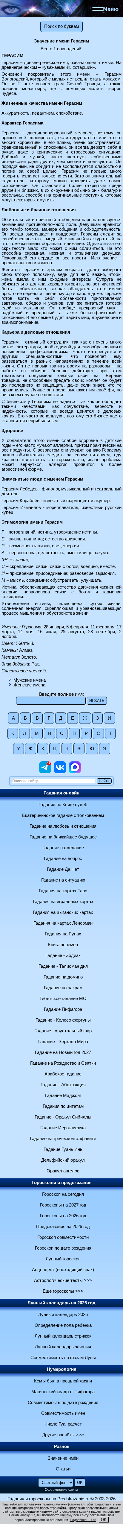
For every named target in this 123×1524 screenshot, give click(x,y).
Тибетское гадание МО (63, 998)
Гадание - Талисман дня (63, 966)
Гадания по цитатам (63, 1106)
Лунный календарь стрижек (63, 1336)
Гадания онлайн (61, 793)
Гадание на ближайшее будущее (63, 837)
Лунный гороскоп (63, 1258)
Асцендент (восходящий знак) (63, 1269)
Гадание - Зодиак (63, 955)
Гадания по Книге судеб (63, 804)
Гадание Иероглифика (63, 1127)
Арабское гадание (63, 1074)
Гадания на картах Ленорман (63, 923)
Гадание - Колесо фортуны (63, 1020)
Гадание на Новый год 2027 (63, 1052)
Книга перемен (63, 944)
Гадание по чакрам (63, 987)
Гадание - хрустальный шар (63, 1030)
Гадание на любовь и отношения (63, 826)
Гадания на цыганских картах (63, 912)
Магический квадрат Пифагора (63, 1391)
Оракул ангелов (63, 1171)
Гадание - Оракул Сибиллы (63, 1117)
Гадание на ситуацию (63, 880)
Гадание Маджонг (63, 1095)
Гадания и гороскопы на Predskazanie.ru (48, 1498)
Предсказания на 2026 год (63, 1226)
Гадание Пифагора (63, 1009)
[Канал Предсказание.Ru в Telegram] (45, 771)
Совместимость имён (63, 1413)
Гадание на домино (63, 977)
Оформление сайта (61, 1489)
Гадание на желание (63, 847)
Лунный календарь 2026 (63, 1314)
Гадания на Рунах (63, 934)
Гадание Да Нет (63, 869)
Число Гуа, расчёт (63, 1424)
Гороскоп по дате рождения (63, 1248)
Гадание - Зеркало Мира (63, 1041)
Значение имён (63, 1458)
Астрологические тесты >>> (63, 1280)
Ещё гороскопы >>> (63, 1291)
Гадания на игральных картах (63, 901)
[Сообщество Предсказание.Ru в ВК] (60, 771)
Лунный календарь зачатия (63, 1346)
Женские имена (29, 685)
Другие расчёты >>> (63, 1434)
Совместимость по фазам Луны (63, 1357)
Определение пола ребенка (63, 1325)
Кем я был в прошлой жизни (63, 1381)
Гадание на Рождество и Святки (63, 1063)
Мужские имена (29, 680)
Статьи (63, 1469)
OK (104, 1519)
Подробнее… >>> (83, 1520)
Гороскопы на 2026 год (63, 1215)
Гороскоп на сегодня (63, 1194)
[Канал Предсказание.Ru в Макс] (75, 771)
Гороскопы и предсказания (62, 1182)
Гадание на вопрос (63, 858)
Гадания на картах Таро (63, 890)
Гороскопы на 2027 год (63, 1205)
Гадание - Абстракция (63, 1084)
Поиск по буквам (61, 26)
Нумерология (61, 1369)
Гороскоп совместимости (63, 1237)
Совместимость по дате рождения (63, 1402)
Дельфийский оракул (63, 1160)
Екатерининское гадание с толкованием (63, 815)
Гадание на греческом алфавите (63, 1138)
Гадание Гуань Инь (63, 1149)
